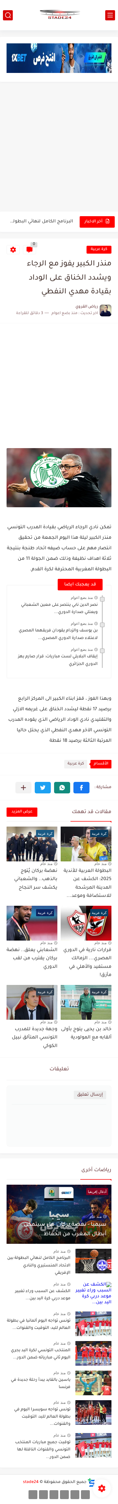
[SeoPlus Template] (91, 1482)
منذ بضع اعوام (82, 597)
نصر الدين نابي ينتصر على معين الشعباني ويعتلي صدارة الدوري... (59, 609)
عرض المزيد (21, 812)
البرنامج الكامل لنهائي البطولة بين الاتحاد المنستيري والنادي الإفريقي (40, 221)
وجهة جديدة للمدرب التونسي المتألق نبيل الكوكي (34, 1038)
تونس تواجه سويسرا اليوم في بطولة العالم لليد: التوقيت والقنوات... (42, 1417)
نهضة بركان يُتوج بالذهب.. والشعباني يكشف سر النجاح (35, 880)
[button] (81, 787)
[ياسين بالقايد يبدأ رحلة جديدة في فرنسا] (93, 1383)
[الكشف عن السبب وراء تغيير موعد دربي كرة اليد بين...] (93, 1294)
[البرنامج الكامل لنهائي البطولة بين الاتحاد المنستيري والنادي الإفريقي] (93, 1261)
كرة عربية (99, 249)
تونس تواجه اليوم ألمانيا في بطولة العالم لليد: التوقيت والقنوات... (38, 1325)
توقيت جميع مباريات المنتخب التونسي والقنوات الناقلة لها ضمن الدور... (42, 1450)
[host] (33, 1494)
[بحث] (8, 15)
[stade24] (59, 15)
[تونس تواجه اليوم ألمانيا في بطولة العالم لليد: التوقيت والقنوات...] (93, 1323)
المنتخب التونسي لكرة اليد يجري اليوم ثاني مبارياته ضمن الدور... (40, 1354)
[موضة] (64, 1494)
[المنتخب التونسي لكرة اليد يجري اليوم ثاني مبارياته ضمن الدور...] (93, 1353)
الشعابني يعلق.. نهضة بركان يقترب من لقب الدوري (32, 959)
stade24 (31, 1482)
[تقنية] (74, 1494)
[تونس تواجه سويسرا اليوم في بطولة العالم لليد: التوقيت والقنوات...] (93, 1412)
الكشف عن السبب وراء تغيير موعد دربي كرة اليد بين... (42, 1295)
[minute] (53, 1494)
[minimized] (43, 1494)
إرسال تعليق (90, 1094)
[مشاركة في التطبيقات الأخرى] (23, 787)
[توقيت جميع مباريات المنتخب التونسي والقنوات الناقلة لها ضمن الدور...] (93, 1445)
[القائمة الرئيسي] (110, 15)
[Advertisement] (59, 147)
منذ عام (100, 863)
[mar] (85, 1494)
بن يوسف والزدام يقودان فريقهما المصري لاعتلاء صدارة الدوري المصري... (58, 634)
